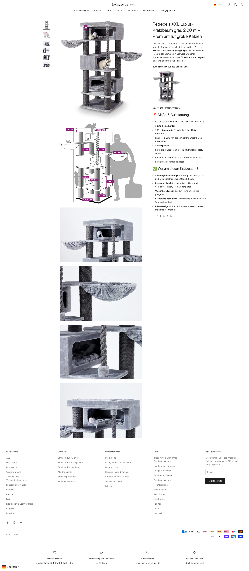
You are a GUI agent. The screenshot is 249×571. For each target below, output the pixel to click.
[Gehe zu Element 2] (46, 35)
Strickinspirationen (67, 476)
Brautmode (110, 457)
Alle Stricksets (65, 472)
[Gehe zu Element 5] (46, 57)
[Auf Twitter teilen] (164, 216)
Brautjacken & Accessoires (118, 462)
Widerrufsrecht (13, 472)
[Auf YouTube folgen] (21, 522)
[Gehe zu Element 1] (46, 25)
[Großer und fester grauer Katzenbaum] (166, 87)
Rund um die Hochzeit (164, 466)
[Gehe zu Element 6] (46, 64)
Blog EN (10, 513)
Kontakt (10, 489)
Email (138, 563)
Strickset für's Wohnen (69, 467)
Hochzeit (158, 513)
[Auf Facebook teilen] (160, 216)
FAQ (8, 499)
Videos (157, 508)
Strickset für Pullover (68, 457)
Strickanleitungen (81, 10)
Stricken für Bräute (163, 475)
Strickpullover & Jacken (117, 472)
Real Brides (159, 494)
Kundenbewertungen (16, 485)
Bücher (108, 486)
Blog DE (10, 508)
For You (157, 503)
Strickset (97, 10)
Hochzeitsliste (161, 485)
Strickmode (133, 10)
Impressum (11, 467)
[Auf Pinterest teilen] (168, 216)
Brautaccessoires (162, 480)
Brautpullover (111, 467)
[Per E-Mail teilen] (171, 216)
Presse (9, 494)
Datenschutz (12, 462)
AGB (8, 457)
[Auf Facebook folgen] (7, 522)
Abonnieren (215, 481)
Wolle (109, 10)
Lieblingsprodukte (167, 10)
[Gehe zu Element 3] (46, 43)
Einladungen (160, 489)
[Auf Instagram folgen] (14, 522)
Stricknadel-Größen (67, 481)
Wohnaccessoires (113, 481)
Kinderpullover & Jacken (117, 476)
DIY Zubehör (148, 10)
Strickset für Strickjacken (70, 462)
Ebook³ (119, 10)
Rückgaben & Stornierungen (19, 503)
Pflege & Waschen (162, 470)
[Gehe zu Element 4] (46, 50)
